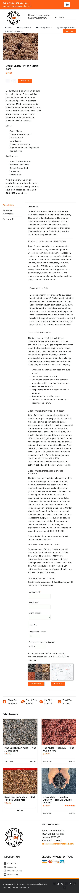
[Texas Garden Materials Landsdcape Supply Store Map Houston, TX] (62, 664)
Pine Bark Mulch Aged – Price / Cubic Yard (20, 749)
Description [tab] (8, 205)
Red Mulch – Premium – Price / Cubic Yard (58, 749)
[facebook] (54, 883)
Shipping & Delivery (14, 871)
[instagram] (62, 883)
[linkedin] (74, 883)
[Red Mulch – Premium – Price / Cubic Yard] (59, 732)
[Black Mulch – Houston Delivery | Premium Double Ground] (59, 781)
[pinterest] (66, 883)
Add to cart (25, 81)
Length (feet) (34, 592)
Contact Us (11, 863)
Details (34, 761)
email (30, 660)
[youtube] (70, 883)
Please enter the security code (41, 642)
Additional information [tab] (8, 212)
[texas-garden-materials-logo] (14, 12)
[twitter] (58, 883)
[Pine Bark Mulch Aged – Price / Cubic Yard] (20, 732)
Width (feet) (34, 602)
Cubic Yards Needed (37, 631)
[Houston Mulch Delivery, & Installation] (39, 664)
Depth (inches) (35, 613)
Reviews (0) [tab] (8, 219)
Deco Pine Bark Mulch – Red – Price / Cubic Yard (19, 798)
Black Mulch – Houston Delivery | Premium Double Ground (57, 800)
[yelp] (64, 887)
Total (33, 624)
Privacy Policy (12, 874)
